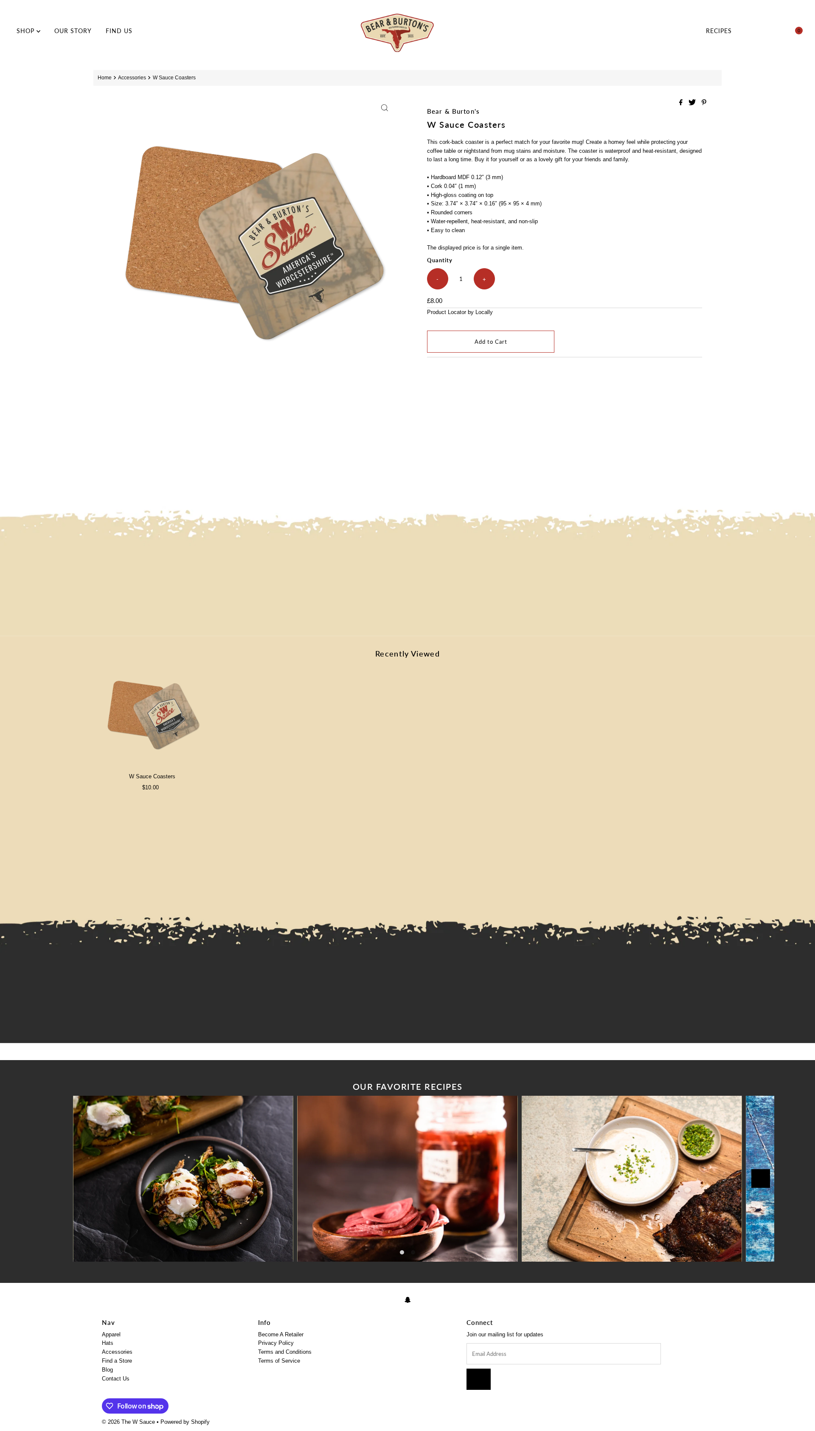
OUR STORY (73, 30)
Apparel (111, 1334)
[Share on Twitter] (693, 103)
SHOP (27, 30)
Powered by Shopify (185, 1422)
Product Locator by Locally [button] (460, 312)
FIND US (119, 30)
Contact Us (115, 1378)
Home (105, 77)
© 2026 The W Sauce (128, 1422)
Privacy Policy (276, 1343)
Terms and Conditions (285, 1352)
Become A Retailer (281, 1334)
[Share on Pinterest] (704, 103)
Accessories (132, 77)
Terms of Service (279, 1361)
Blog (107, 1369)
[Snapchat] (408, 1300)
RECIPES (719, 30)
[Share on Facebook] (681, 103)
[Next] (760, 1178)
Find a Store (117, 1361)
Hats (107, 1343)
